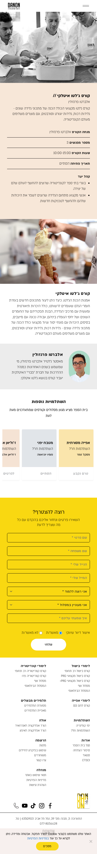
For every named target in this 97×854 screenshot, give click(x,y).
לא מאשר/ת (30, 632)
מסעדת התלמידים (35, 706)
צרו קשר (41, 760)
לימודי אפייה (81, 700)
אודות (85, 740)
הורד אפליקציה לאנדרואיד (30, 726)
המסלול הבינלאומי (79, 691)
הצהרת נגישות (37, 785)
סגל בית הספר (81, 745)
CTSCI (86, 760)
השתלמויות (82, 720)
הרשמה (40, 740)
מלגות (42, 745)
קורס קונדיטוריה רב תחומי (30, 671)
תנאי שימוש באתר (35, 775)
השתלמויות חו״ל (80, 730)
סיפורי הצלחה (81, 750)
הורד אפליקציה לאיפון (33, 730)
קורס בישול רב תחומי (77, 671)
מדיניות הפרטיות (36, 780)
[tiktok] (33, 805)
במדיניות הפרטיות (38, 838)
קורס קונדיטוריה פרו (34, 676)
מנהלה (41, 770)
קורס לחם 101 (81, 706)
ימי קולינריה (83, 726)
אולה (42, 720)
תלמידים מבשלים (33, 700)
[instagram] (41, 805)
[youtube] (24, 805)
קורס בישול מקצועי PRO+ (75, 681)
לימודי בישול (81, 666)
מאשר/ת (52, 632)
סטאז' (86, 755)
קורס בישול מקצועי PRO (75, 676)
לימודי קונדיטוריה (33, 666)
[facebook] (50, 805)
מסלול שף (84, 686)
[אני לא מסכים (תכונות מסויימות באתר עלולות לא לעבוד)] (91, 841)
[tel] (16, 805)
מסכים (47, 846)
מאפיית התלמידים (35, 710)
